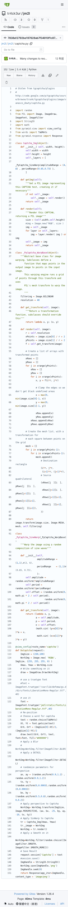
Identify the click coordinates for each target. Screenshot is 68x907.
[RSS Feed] (5, 19)
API (62, 903)
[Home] (7, 4)
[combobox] (22, 49)
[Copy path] (31, 43)
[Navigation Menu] (62, 4)
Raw (9, 75)
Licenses (50, 903)
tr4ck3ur (14, 13)
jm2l (26, 13)
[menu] (8, 903)
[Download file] (43, 75)
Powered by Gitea (24, 893)
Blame (19, 75)
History (31, 75)
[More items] (64, 27)
